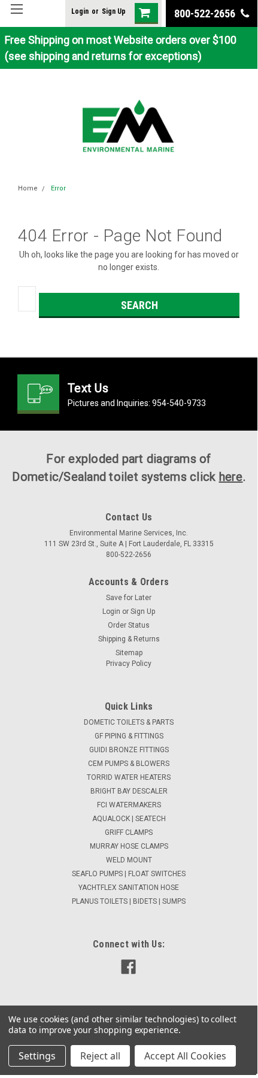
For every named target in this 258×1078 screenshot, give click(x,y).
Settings (37, 1055)
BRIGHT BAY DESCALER (129, 791)
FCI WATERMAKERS (129, 805)
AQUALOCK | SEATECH (129, 818)
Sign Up (114, 11)
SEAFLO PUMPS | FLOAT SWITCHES (129, 874)
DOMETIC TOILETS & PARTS (129, 722)
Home (28, 188)
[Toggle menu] (16, 16)
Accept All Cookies (185, 1055)
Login (80, 11)
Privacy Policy (128, 663)
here (231, 477)
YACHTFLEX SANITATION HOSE (128, 887)
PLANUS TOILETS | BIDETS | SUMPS (129, 901)
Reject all (100, 1055)
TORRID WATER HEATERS (129, 777)
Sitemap (129, 653)
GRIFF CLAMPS (129, 832)
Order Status (129, 625)
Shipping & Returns (129, 639)
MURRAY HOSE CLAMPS (129, 846)
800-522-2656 (206, 13)
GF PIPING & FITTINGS (129, 736)
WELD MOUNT (129, 860)
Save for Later (128, 597)
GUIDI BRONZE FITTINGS (129, 750)
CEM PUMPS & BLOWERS (128, 763)
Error (58, 188)
